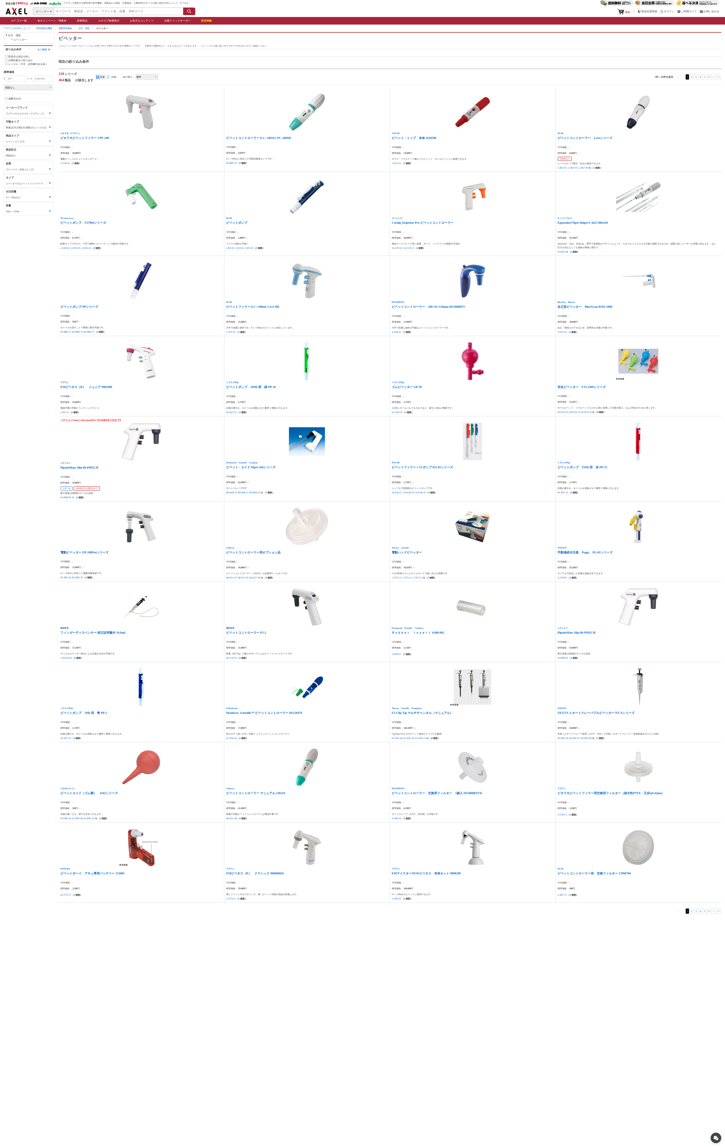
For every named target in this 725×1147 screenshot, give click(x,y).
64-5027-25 (563, 492)
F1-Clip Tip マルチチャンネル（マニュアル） (422, 712)
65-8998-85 (563, 658)
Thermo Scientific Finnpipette (407, 708)
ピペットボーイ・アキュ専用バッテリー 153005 (92, 873)
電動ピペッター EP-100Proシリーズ (84, 552)
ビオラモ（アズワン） (70, 133)
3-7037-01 (231, 332)
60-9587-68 (586, 738)
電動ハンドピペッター (407, 552)
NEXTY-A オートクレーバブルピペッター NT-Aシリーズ (596, 712)
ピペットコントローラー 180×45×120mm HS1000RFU (429, 306)
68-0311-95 (243, 577)
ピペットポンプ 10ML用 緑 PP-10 (251, 387)
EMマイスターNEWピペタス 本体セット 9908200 (426, 873)
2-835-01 (230, 248)
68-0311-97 (231, 577)
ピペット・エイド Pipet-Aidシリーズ (250, 467)
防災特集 (206, 20)
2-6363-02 (65, 248)
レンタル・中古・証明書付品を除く (28, 64)
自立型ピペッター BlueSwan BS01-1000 (585, 306)
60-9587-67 (574, 738)
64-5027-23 (231, 412)
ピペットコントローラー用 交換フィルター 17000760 (594, 873)
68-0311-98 (231, 818)
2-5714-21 (231, 898)
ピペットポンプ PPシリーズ (79, 306)
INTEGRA (65, 869)
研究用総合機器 (44, 28)
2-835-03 (249, 248)
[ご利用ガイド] (687, 11)
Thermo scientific (400, 548)
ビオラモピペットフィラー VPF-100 (84, 138)
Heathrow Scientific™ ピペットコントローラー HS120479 (264, 712)
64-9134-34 (586, 412)
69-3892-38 (65, 577)
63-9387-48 (77, 818)
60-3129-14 (231, 658)
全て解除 (42, 49)
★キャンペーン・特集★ (51, 20)
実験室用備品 (65, 28)
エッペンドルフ (565, 218)
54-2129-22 (397, 248)
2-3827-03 (573, 168)
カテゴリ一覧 (19, 20)
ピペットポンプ (236, 222)
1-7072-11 (396, 577)
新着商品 (82, 20)
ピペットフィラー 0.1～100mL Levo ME (253, 306)
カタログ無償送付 (108, 20)
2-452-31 (64, 412)
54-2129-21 (408, 248)
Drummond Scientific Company (242, 462)
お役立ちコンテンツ (142, 20)
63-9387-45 (89, 818)
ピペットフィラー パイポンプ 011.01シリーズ (422, 467)
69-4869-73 (65, 332)
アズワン (64, 382)
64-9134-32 (563, 412)
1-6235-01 (396, 163)
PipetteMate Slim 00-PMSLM (79, 467)
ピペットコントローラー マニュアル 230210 (255, 793)
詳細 (113, 77)
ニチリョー (65, 463)
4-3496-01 (396, 332)
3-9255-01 (562, 332)
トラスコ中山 (232, 382)
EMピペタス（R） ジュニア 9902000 (86, 387)
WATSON (562, 548)
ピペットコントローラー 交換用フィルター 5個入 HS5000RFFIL (437, 793)
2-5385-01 (396, 898)
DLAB (560, 133)
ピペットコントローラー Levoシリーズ (585, 138)
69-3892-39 (77, 577)
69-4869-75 (89, 332)
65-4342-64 (231, 738)
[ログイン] (667, 11)
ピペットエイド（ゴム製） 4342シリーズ (89, 793)
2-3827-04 (583, 168)
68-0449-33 (231, 492)
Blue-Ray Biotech (566, 302)
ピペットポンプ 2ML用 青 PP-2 (83, 712)
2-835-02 (240, 248)
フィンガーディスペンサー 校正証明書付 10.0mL (93, 632)
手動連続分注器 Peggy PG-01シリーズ (585, 552)
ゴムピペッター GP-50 (407, 387)
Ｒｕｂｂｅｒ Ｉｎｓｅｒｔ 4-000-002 (418, 632)
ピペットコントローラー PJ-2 (246, 632)
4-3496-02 (396, 818)
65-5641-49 (397, 738)
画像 (102, 77)
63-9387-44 (65, 818)
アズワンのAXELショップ (17, 28)
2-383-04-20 (66, 658)
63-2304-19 (397, 412)
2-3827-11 (562, 895)
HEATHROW (398, 302)
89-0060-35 (255, 492)
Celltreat (230, 548)
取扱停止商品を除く (19, 56)
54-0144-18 (408, 492)
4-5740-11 (562, 814)
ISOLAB (396, 462)
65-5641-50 (408, 738)
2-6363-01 (86, 248)
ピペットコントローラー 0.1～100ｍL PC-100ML (259, 138)
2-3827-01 (562, 168)
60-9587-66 (563, 738)
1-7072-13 (417, 577)
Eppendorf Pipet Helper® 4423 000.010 (583, 222)
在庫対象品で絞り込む (20, 60)
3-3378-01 (562, 577)
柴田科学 (64, 628)
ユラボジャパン (67, 788)
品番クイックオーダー (177, 20)
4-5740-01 (65, 163)
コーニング (397, 218)
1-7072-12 (407, 577)
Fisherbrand (231, 708)
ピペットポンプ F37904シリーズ (83, 222)
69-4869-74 (77, 332)
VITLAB (396, 133)
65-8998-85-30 (67, 497)
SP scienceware (67, 218)
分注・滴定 (84, 28)
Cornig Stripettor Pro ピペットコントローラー (423, 222)
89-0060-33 (243, 492)
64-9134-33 (574, 412)
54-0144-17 (397, 492)
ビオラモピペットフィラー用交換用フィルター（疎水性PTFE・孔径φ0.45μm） (611, 793)
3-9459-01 (396, 654)
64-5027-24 (65, 738)
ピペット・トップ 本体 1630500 (414, 138)
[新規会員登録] (647, 11)
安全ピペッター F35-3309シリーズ (582, 387)
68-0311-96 (255, 577)
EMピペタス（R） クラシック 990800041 (255, 873)
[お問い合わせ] (709, 11)
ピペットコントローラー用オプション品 (253, 552)
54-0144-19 (420, 492)
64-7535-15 (65, 895)
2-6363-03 (75, 248)
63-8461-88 (563, 252)
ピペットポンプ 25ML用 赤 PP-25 (582, 467)
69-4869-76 (231, 163)
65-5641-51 (420, 738)
